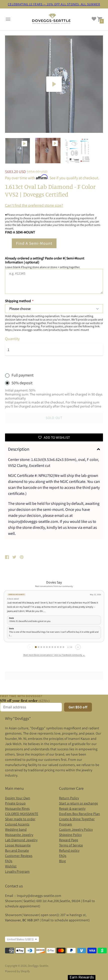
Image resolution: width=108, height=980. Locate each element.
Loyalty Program (17, 871)
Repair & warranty (72, 808)
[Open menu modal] (8, 19)
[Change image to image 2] (47, 150)
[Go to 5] (47, 647)
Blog (62, 861)
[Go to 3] (41, 647)
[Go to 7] (52, 647)
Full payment (22, 375)
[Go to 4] (44, 647)
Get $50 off (78, 707)
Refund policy (69, 850)
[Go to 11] (63, 647)
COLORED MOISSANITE (21, 813)
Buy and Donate (17, 850)
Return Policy (69, 798)
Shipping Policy (70, 834)
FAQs (8, 861)
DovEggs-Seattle (38, 966)
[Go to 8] (55, 647)
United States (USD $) (20, 939)
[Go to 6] (49, 647)
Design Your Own (17, 798)
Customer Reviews (18, 855)
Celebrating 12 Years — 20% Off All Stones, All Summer (54, 4)
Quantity (12, 339)
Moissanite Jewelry (19, 834)
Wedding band (16, 829)
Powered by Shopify (17, 971)
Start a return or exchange (78, 803)
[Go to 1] (36, 647)
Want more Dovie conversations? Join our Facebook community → (54, 654)
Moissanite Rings (17, 808)
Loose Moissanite (18, 845)
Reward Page (68, 840)
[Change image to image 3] (78, 150)
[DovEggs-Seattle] (51, 19)
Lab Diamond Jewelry (21, 840)
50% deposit (22, 383)
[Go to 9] (58, 647)
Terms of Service (71, 845)
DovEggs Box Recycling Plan (79, 813)
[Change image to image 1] (17, 151)
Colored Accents (17, 824)
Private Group (15, 803)
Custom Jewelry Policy (76, 829)
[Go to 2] (38, 647)
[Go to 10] (61, 647)
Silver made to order (20, 819)
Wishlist (11, 866)
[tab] (54, 449)
